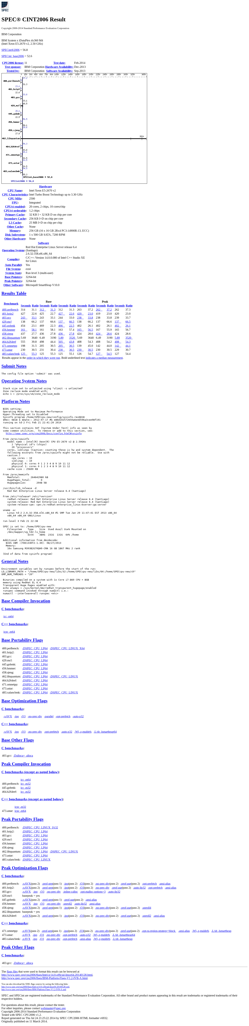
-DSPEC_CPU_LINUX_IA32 (40, 827)
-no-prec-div (35, 716)
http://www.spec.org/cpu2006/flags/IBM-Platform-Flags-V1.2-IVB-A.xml (33, 989)
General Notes (14, 561)
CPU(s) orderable (15, 210)
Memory (14, 230)
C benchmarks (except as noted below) (30, 772)
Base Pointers (13, 277)
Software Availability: (59, 70)
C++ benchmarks (14, 624)
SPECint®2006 (10, 49)
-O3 (23, 716)
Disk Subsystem (15, 234)
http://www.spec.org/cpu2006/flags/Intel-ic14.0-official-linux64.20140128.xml (35, 987)
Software (43, 243)
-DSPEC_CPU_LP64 (35, 648)
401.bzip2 (7, 313)
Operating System (13, 250)
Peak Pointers (13, 281)
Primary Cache (14, 214)
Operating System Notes (24, 380)
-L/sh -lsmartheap (221, 930)
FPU (15, 202)
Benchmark (11, 303)
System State (13, 273)
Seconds (26, 305)
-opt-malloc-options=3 (93, 891)
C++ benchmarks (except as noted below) (32, 799)
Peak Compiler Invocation (26, 764)
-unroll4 (146, 907)
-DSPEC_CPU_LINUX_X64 (67, 648)
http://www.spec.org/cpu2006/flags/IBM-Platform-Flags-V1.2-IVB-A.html (44, 978)
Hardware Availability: (59, 66)
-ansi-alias (164, 883)
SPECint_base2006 (12, 56)
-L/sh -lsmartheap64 (105, 731)
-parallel (48, 716)
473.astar (7, 349)
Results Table (13, 293)
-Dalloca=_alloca (23, 755)
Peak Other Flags (17, 947)
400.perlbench (10, 309)
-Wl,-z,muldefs (83, 731)
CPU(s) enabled (15, 206)
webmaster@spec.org (53, 1008)
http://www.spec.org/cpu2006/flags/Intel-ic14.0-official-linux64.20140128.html (46, 974)
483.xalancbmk (11, 353)
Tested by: (13, 70)
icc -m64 (8, 616)
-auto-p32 (78, 716)
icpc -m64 (9, 631)
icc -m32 (26, 783)
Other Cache (15, 226)
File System (13, 268)
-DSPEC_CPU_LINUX (64, 676)
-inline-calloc (70, 891)
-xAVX (7, 716)
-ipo (16, 716)
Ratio (35, 305)
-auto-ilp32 (139, 887)
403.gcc (6, 317)
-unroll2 (67, 903)
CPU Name (15, 190)
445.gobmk (8, 325)
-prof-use (125, 883)
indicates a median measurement (104, 357)
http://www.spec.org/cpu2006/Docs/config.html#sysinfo (44, 433)
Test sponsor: (13, 66)
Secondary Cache (15, 218)
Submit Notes (13, 366)
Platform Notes (15, 401)
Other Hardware (14, 238)
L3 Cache (15, 222)
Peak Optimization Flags (24, 867)
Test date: (59, 62)
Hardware (45, 186)
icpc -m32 (20, 806)
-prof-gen (47, 883)
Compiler (13, 259)
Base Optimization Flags (24, 700)
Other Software (13, 285)
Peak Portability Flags (22, 819)
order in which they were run (43, 357)
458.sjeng (7, 333)
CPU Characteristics (15, 194)
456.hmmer (8, 329)
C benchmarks (12, 609)
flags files (12, 971)
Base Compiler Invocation (25, 600)
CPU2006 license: (13, 62)
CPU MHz (14, 198)
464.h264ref (9, 341)
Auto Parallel (13, 264)
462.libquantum (11, 337)
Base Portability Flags (22, 640)
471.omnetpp (9, 345)
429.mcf (6, 321)
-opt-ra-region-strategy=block (159, 930)
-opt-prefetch (63, 716)
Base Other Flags (17, 740)
